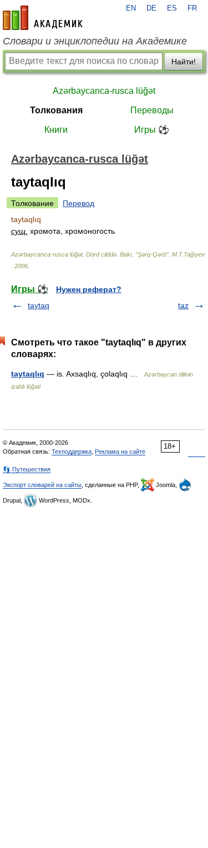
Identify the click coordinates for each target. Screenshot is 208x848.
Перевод (78, 203)
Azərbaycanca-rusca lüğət (104, 91)
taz (183, 305)
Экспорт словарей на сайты (42, 484)
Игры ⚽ (151, 129)
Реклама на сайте (120, 451)
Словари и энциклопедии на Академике (95, 41)
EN (131, 8)
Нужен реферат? (88, 289)
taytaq (38, 305)
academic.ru (43, 18)
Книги (56, 129)
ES (172, 8)
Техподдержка (72, 451)
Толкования (56, 110)
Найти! (183, 61)
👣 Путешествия (26, 469)
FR (192, 8)
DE (151, 8)
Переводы (152, 110)
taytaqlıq (27, 373)
